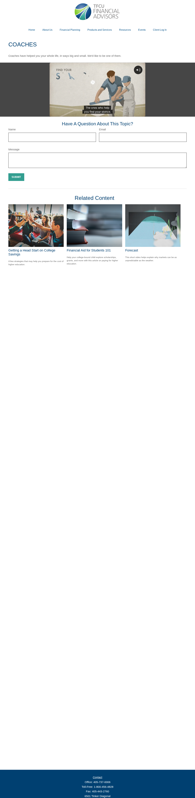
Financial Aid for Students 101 (89, 250)
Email (102, 129)
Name (12, 129)
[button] (32, 29)
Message (14, 149)
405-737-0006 (101, 782)
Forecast (131, 250)
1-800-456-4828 (103, 786)
